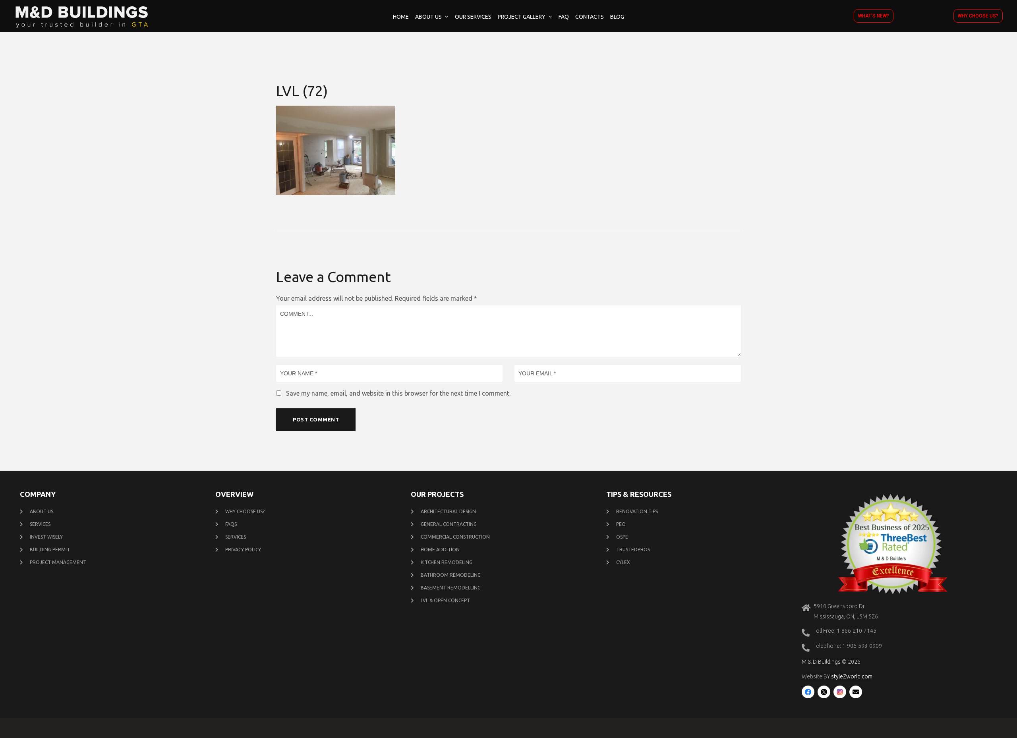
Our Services (473, 17)
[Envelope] (855, 692)
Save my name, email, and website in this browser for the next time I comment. (398, 393)
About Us (428, 17)
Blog (617, 17)
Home (401, 17)
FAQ (564, 17)
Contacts (589, 17)
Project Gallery (521, 17)
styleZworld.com (851, 676)
